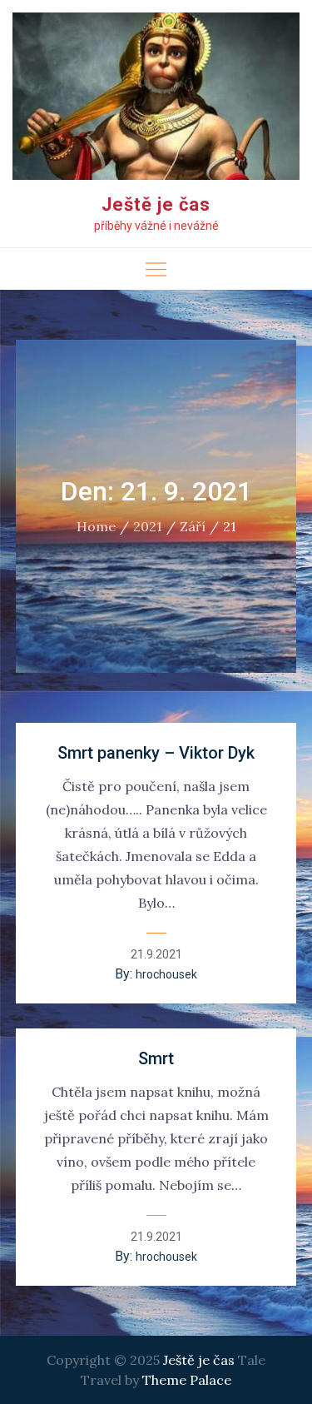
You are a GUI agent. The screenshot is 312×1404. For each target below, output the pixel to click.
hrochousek (166, 974)
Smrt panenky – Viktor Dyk (156, 753)
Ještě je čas (156, 204)
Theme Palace (186, 1380)
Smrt (156, 1058)
